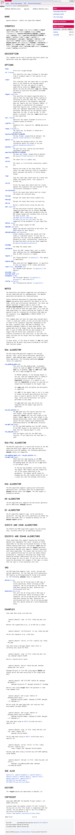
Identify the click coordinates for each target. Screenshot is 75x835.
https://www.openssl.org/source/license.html (23, 813)
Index (7, 3)
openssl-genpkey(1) (22, 775)
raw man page (58, 17)
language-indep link (59, 11)
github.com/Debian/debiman (23, 832)
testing (55, 32)
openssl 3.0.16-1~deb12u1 (40, 822)
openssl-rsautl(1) (12, 776)
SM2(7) (26, 721)
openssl (14, 5)
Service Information (34, 3)
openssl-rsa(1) (37, 776)
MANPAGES (8, 0)
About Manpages (16, 3)
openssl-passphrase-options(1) (24, 145)
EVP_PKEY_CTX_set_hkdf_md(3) (23, 217)
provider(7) (17, 279)
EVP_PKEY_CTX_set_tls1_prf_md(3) (24, 219)
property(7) (30, 279)
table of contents (60, 21)
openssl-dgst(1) (25, 776)
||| (15, 134)
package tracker (58, 14)
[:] (15, 232)
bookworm (9, 5)
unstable (56, 35)
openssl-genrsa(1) (12, 778)
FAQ (25, 3)
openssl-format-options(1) (22, 138)
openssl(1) (35, 257)
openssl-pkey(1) (35, 775)
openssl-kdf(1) (25, 778)
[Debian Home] (2, 3)
